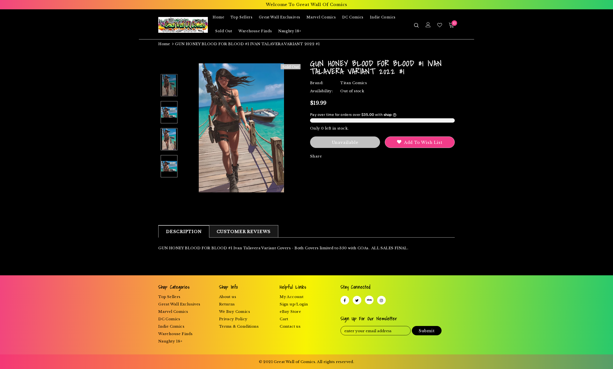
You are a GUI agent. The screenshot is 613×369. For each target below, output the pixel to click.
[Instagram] (381, 300)
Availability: (321, 91)
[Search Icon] (416, 25)
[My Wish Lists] (439, 25)
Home (164, 44)
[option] (241, 127)
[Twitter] (357, 300)
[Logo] (183, 25)
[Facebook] (345, 300)
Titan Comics (353, 83)
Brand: (316, 83)
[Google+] (369, 300)
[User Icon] (428, 25)
